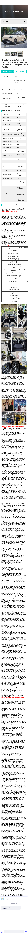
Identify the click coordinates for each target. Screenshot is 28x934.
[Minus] (26, 899)
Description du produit (20, 105)
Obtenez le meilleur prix (8, 71)
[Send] (26, 931)
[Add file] (2, 931)
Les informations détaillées (7, 105)
